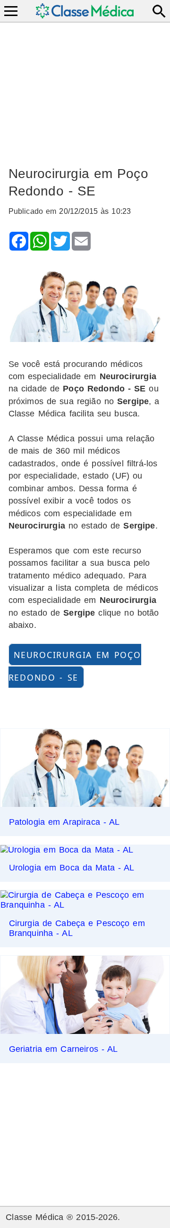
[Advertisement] (85, 90)
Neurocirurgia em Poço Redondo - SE (74, 666)
